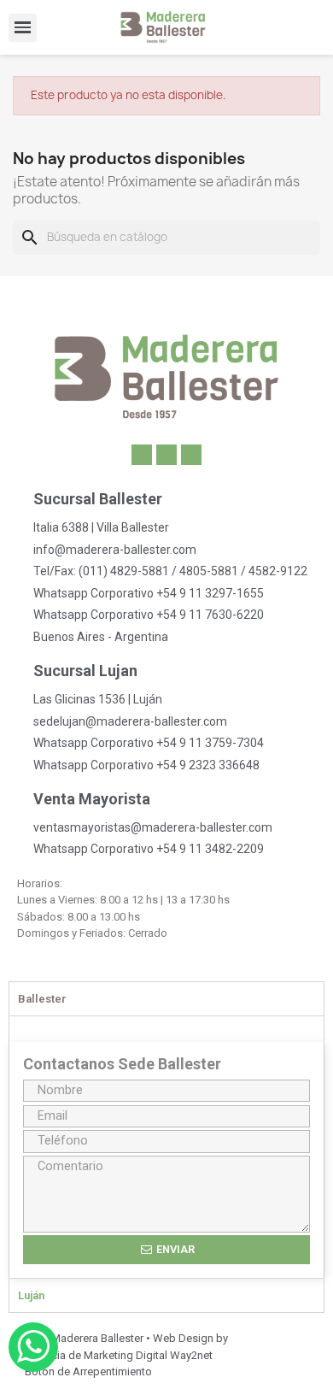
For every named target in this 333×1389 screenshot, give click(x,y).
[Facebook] (166, 454)
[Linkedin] (141, 454)
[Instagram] (191, 454)
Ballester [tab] (42, 998)
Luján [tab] (31, 1295)
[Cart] (322, 27)
